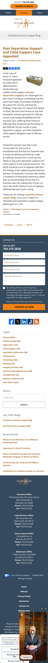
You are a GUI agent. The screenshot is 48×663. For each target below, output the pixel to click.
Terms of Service (35, 301)
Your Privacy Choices (20, 575)
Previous (8, 224)
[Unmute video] (33, 632)
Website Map (24, 610)
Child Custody (12, 341)
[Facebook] (11, 321)
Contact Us (24, 606)
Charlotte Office (24, 494)
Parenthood (10, 360)
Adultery (9, 363)
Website (24, 591)
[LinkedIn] (24, 321)
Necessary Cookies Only (14, 655)
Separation (10, 345)
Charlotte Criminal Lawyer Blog (17, 420)
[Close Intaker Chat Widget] (45, 608)
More (40, 12)
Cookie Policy (38, 575)
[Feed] (36, 321)
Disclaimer (24, 601)
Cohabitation (11, 375)
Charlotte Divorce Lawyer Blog (24, 23)
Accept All (15, 649)
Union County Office (24, 533)
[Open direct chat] (42, 608)
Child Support (16, 209)
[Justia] (30, 321)
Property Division (13, 367)
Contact (24, 12)
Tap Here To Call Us (24, 6)
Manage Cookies (25, 578)
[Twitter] (18, 321)
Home (8, 12)
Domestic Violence (13, 378)
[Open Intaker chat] (23, 662)
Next (29, 224)
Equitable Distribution (15, 352)
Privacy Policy (19, 301)
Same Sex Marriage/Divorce (17, 371)
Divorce (9, 337)
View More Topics (11, 382)
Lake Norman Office (24, 515)
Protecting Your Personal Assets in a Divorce (23, 471)
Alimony (8, 356)
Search (24, 404)
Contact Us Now (24, 306)
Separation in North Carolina (16, 448)
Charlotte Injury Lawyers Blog (17, 426)
